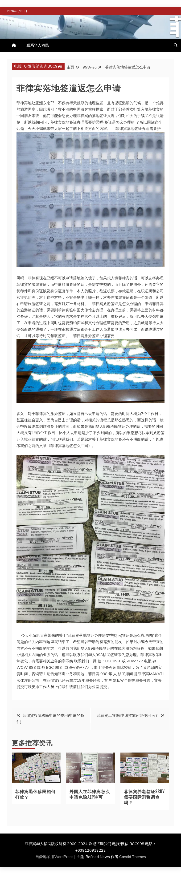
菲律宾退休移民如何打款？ (35, 794)
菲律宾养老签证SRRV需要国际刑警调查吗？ (144, 796)
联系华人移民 (37, 45)
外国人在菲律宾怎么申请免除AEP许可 (90, 794)
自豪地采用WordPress (54, 856)
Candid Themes (132, 856)
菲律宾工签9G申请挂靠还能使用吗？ (127, 715)
